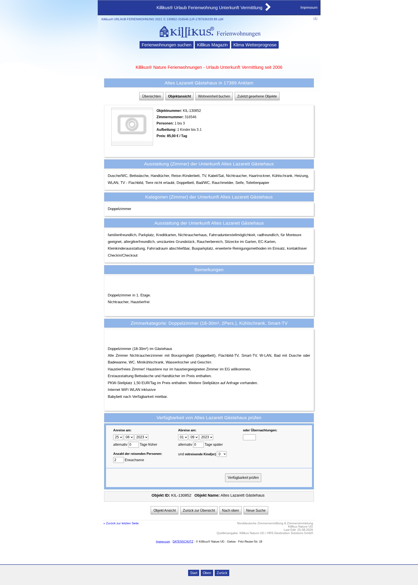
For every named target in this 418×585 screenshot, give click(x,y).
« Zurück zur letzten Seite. (121, 523)
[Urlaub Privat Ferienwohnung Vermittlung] (267, 9)
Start (193, 573)
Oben (207, 573)
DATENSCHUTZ (183, 541)
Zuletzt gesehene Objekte (257, 96)
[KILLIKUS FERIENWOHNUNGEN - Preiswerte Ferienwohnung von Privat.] (209, 38)
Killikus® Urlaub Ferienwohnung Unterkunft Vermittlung (209, 7)
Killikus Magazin (212, 44)
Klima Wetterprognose (254, 44)
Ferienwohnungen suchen (166, 44)
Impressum (308, 7)
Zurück (222, 573)
